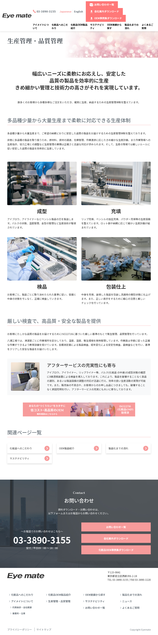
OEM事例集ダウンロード (108, 18)
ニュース (127, 601)
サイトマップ (43, 629)
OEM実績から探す (114, 26)
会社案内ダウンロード (106, 11)
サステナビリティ (97, 26)
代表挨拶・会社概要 (22, 607)
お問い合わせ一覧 (104, 4)
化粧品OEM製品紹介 (79, 26)
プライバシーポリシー (19, 629)
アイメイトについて (41, 26)
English (78, 11)
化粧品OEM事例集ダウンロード (116, 550)
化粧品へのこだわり (60, 26)
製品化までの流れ (132, 26)
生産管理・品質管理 (59, 601)
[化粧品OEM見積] (79, 409)
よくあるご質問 (147, 26)
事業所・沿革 (18, 613)
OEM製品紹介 (66, 448)
